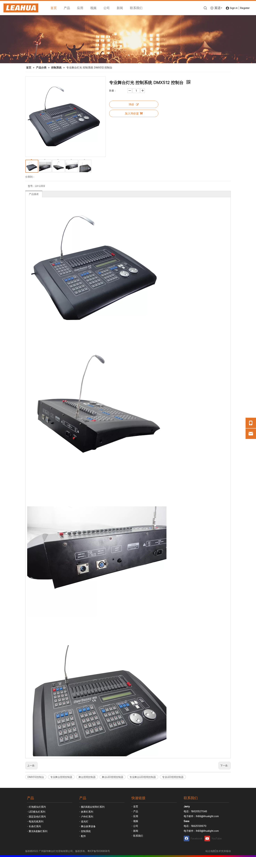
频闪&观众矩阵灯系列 (92, 806)
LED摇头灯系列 (37, 811)
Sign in (234, 7)
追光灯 (84, 821)
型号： (31, 185)
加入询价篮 (132, 113)
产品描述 (34, 193)
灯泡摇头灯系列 (37, 806)
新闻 (120, 8)
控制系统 (86, 831)
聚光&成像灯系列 (38, 831)
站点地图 (210, 851)
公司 (106, 8)
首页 (54, 8)
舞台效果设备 (88, 826)
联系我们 (136, 8)
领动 (228, 851)
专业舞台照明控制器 (61, 776)
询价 (131, 104)
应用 (80, 8)
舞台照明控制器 (87, 776)
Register (245, 7)
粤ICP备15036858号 (98, 851)
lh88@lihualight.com (207, 816)
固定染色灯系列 (37, 816)
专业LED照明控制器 (173, 776)
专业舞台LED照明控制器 (143, 776)
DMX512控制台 (36, 776)
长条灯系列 (35, 826)
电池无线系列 (36, 821)
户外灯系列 (87, 816)
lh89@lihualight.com (207, 830)
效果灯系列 (87, 811)
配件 (83, 836)
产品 (67, 8)
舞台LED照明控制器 (112, 776)
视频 (93, 8)
